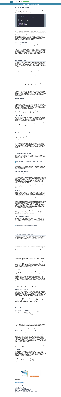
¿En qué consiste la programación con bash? (21, 388)
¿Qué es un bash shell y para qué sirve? (20, 387)
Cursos (18, 4)
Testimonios (32, 4)
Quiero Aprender (34, 376)
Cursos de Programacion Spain (20, 382)
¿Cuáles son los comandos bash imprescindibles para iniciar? (23, 389)
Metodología (28, 4)
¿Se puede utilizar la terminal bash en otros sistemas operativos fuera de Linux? (25, 392)
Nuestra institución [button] (37, 4)
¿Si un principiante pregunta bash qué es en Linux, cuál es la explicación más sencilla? (26, 391)
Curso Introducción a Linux (34, 372)
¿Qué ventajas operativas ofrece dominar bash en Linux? (22, 390)
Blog (21, 4)
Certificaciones (24, 4)
